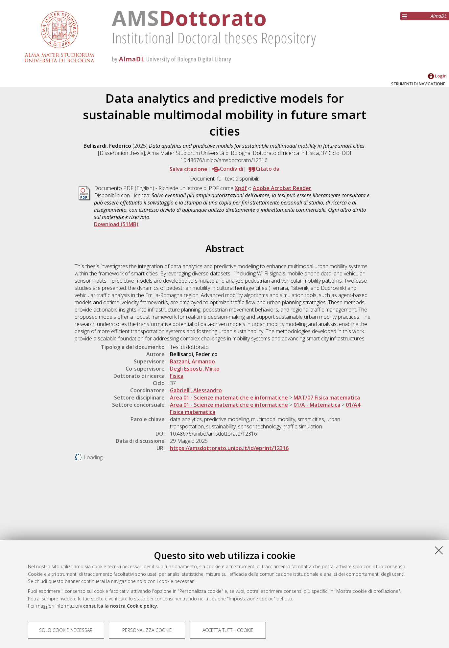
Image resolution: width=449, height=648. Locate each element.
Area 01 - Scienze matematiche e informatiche (229, 397)
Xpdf (241, 188)
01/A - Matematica (317, 404)
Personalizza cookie (147, 630)
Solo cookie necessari (66, 630)
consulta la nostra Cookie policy (120, 606)
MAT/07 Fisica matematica (327, 397)
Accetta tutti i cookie (227, 630)
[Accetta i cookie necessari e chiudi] (439, 550)
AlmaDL (439, 16)
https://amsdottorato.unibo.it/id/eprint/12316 (229, 448)
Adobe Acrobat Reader (282, 188)
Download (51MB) (116, 224)
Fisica (176, 375)
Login (440, 76)
